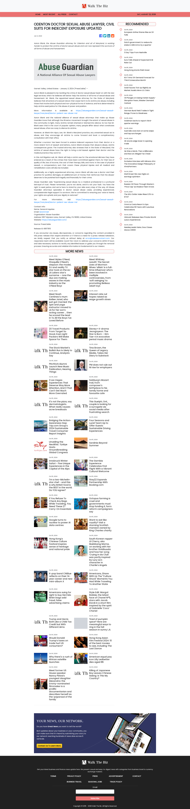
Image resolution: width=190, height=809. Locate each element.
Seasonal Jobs (95, 781)
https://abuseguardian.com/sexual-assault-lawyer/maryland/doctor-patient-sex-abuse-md (74, 112)
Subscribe (95, 798)
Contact (136, 776)
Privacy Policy (74, 776)
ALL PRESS (62, 14)
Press (95, 776)
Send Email (44, 212)
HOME (37, 14)
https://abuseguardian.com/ (54, 220)
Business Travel (74, 781)
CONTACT (73, 14)
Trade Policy (116, 781)
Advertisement (116, 776)
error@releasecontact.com (98, 238)
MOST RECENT (49, 14)
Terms (53, 776)
